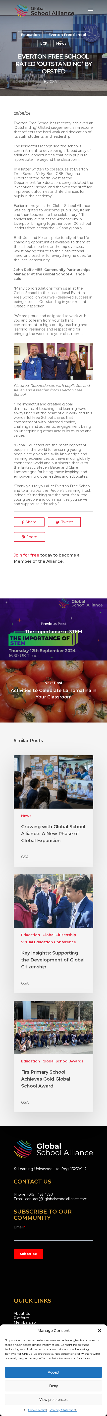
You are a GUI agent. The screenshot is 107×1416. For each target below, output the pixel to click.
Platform (21, 1318)
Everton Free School (67, 35)
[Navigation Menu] (90, 10)
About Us (22, 1313)
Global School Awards (63, 1061)
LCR (44, 43)
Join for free (26, 555)
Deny (53, 1386)
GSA (53, 81)
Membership (25, 1322)
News (61, 43)
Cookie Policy (37, 1410)
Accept (53, 1372)
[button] (99, 1330)
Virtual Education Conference (48, 942)
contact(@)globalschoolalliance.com (56, 1199)
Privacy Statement (63, 1410)
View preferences (53, 1399)
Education (30, 35)
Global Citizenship (59, 935)
